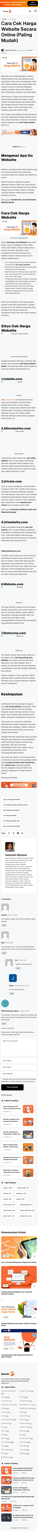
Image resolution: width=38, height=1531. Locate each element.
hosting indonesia (27, 1210)
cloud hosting (9, 1205)
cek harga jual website (11, 810)
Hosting (7, 1199)
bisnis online (8, 1216)
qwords (7, 1188)
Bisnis (5, 1285)
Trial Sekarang (32, 3)
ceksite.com (10, 400)
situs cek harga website (11, 826)
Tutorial (4, 19)
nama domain (9, 1210)
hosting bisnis (25, 1216)
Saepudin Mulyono (16, 855)
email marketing (26, 1205)
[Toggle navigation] (35, 11)
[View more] (34, 1256)
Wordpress (21, 1193)
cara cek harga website (11, 799)
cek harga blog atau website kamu (15, 805)
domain (7, 1193)
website (20, 1199)
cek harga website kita (11, 821)
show (23, 147)
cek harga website (9, 815)
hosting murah (23, 1188)
